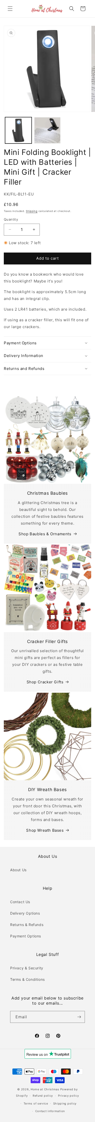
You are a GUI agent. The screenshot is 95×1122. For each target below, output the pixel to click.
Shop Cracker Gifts (45, 682)
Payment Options (25, 936)
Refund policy (43, 1095)
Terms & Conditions (27, 979)
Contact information (50, 1111)
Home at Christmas (45, 1089)
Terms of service (36, 1103)
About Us (18, 870)
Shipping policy (65, 1103)
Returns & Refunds (26, 924)
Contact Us (20, 902)
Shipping (31, 210)
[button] (10, 8)
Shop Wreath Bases (45, 830)
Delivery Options (25, 913)
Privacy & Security (26, 968)
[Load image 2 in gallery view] (47, 130)
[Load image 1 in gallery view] (18, 130)
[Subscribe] (79, 1017)
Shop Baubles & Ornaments (44, 533)
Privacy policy (68, 1095)
